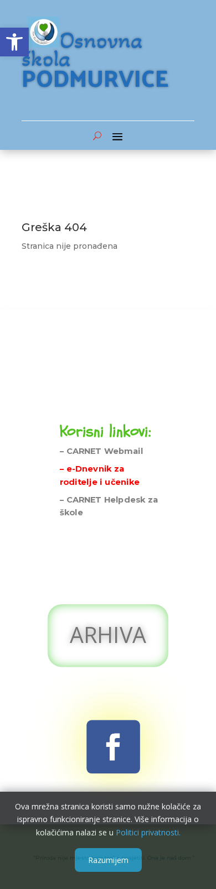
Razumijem (108, 860)
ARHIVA (107, 634)
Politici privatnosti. (148, 832)
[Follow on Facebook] (113, 746)
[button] (14, 42)
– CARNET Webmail (101, 451)
